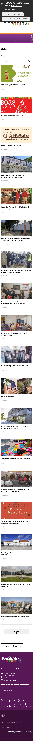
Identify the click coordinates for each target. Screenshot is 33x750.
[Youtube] (14, 700)
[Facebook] (9, 700)
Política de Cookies (6, 727)
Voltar (7, 646)
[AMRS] (24, 735)
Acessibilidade (3, 715)
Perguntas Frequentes (18, 704)
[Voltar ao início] (16, 23)
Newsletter (5, 706)
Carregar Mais (16, 631)
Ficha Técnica (12, 720)
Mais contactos (5, 704)
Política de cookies (16, 6)
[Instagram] (18, 700)
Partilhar (18, 646)
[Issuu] (23, 700)
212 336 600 (7, 677)
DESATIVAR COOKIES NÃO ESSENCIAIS (16, 19)
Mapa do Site (4, 720)
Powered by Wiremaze (29, 732)
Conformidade (13, 725)
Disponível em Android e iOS (10, 690)
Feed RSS (21, 722)
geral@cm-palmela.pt (10, 680)
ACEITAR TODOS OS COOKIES (13, 14)
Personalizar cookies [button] (9, 10)
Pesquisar (4, 56)
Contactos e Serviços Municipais (9, 722)
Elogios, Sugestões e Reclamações (20, 706)
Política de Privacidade (23, 725)
